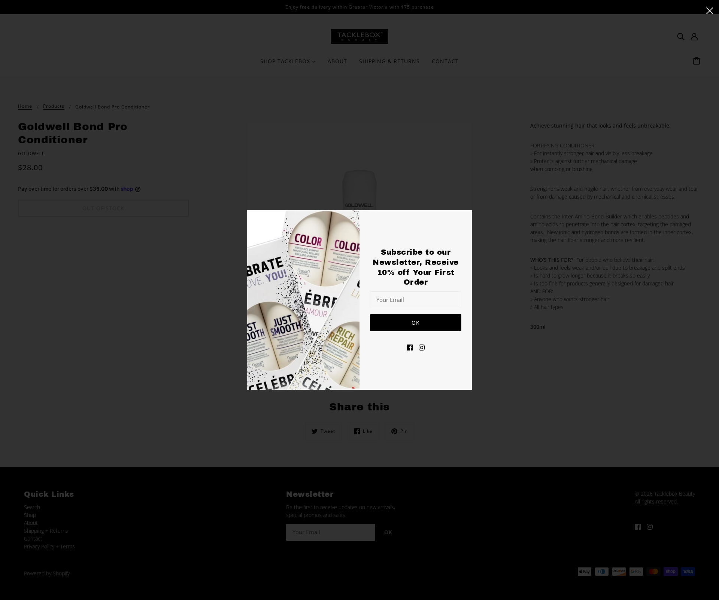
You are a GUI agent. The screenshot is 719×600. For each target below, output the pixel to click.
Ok (416, 322)
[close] (709, 10)
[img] (410, 347)
